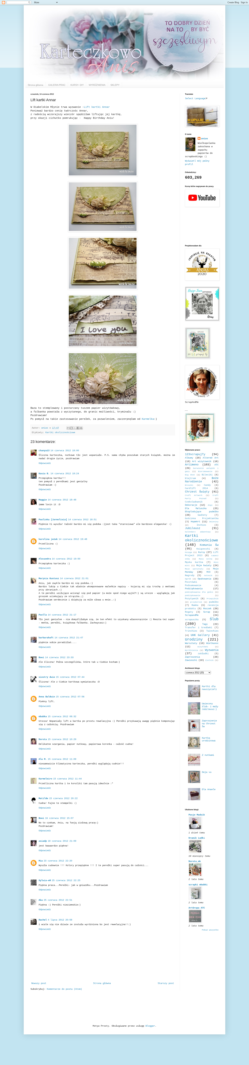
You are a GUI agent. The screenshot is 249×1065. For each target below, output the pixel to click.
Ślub (214, 619)
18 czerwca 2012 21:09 (62, 841)
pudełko (214, 602)
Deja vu (206, 772)
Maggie (43, 499)
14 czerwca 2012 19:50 (66, 558)
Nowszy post (38, 983)
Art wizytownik (201, 461)
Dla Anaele (208, 789)
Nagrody (189, 575)
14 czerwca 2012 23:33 (59, 657)
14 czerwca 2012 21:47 (69, 637)
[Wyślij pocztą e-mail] (68, 428)
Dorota (43, 739)
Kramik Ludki (197, 838)
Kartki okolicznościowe (60, 432)
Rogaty (189, 612)
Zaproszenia (192, 657)
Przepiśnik (213, 599)
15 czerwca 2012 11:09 (62, 759)
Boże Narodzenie (202, 480)
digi (210, 505)
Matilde (43, 798)
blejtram (190, 478)
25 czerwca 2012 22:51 (58, 900)
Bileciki (207, 475)
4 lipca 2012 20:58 (60, 919)
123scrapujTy (195, 454)
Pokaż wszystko (210, 930)
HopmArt (195, 521)
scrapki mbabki (198, 884)
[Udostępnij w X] (74, 428)
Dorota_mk (195, 861)
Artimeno (192, 464)
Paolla (43, 614)
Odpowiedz (45, 463)
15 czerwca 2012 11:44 (67, 778)
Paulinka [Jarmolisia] (53, 519)
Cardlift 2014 (196, 488)
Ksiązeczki (203, 549)
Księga (188, 552)
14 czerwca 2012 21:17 (62, 614)
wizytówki (203, 647)
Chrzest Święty (197, 491)
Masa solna (205, 559)
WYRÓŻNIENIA (97, 85)
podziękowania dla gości (199, 592)
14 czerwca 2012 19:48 (73, 539)
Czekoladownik (194, 502)
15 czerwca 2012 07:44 (70, 677)
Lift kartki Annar (97, 107)
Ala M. (43, 759)
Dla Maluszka (195, 508)
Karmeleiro (45, 778)
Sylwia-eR (45, 880)
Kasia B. (44, 473)
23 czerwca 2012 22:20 (58, 860)
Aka (41, 900)
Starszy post (166, 983)
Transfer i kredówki (198, 627)
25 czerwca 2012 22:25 (66, 880)
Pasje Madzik (197, 814)
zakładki (203, 654)
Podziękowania (194, 588)
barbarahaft (46, 637)
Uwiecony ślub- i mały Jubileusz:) (210, 706)
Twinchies (212, 631)
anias (204, 138)
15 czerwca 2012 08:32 (62, 716)
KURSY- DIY (77, 85)
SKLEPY (114, 85)
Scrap (206, 612)
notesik (208, 576)
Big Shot (190, 475)
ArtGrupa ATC (197, 907)
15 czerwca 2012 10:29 (62, 739)
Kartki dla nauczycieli (209, 688)
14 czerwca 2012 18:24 (64, 473)
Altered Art (211, 457)
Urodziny (194, 639)
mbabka (43, 716)
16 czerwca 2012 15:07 (59, 818)
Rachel (43, 919)
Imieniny (214, 522)
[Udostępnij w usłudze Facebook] (78, 428)
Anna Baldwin (47, 696)
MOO (208, 572)
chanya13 (44, 450)
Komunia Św (209, 545)
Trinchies (191, 631)
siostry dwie (47, 677)
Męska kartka (194, 562)
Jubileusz (192, 528)
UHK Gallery (200, 635)
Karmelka (148, 419)
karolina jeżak (48, 539)
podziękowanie (192, 596)
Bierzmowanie (205, 471)
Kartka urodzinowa (208, 739)
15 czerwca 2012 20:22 (63, 798)
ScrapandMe (192, 615)
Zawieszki (191, 660)
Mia (41, 860)
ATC (216, 464)
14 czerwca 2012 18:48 (62, 499)
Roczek (207, 608)
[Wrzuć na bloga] (71, 428)
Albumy (189, 457)
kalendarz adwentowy (198, 532)
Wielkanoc (212, 643)
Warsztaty (191, 643)
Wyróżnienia (191, 650)
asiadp (43, 841)
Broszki (189, 485)
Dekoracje (191, 505)
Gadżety (202, 515)
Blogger (150, 1026)
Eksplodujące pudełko (202, 511)
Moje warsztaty (194, 569)
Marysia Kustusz (49, 578)
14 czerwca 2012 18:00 (64, 450)
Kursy (201, 552)
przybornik (196, 602)
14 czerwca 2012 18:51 (82, 519)
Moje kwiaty (204, 565)
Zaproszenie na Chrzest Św (209, 723)
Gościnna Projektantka (202, 518)
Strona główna (35, 85)
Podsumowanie (193, 585)
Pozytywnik (192, 599)
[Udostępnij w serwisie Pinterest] (81, 428)
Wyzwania (212, 650)
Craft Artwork (193, 495)
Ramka (195, 605)
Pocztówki (191, 582)
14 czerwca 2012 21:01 (74, 578)
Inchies (201, 525)
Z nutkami (208, 755)
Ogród (188, 579)
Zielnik (209, 660)
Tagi (205, 624)
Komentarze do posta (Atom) (64, 989)
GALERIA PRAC (56, 85)
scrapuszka (192, 620)
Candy (207, 485)
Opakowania (204, 578)
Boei (41, 657)
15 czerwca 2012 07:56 (70, 696)
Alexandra (45, 558)
